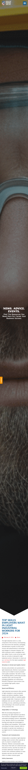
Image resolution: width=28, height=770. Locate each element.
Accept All (23, 767)
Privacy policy (4, 767)
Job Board (7, 660)
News (18, 637)
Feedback (1, 380)
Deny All (13, 767)
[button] (25, 3)
